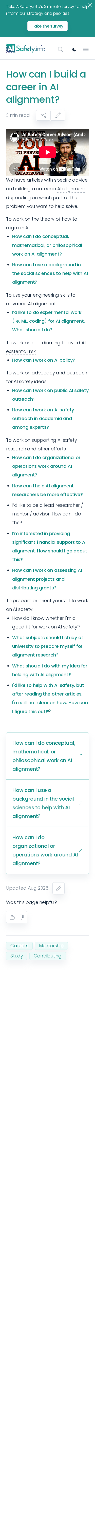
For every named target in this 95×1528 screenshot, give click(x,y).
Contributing (48, 956)
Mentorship (51, 945)
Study (16, 956)
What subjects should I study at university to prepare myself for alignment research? (47, 646)
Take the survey (48, 26)
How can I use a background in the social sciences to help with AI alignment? (50, 273)
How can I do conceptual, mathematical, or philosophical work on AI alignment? (47, 245)
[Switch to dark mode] (74, 49)
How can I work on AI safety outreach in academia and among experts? (43, 418)
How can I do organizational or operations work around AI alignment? (46, 466)
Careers (19, 945)
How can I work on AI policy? (43, 360)
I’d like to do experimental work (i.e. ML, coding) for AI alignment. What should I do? (48, 321)
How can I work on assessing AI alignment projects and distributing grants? (47, 579)
